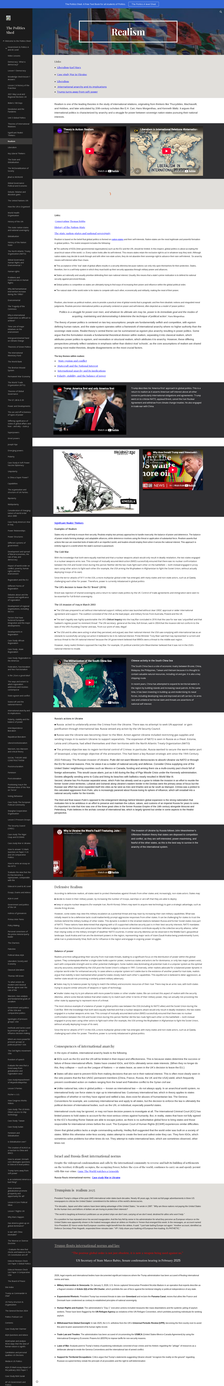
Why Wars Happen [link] (16, 1217)
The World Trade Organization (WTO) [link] (16, 383)
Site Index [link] (9, 1287)
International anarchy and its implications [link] (19, 711)
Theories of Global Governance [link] (16, 392)
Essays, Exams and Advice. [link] (19, 892)
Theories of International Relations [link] (18, 125)
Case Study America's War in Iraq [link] (19, 523)
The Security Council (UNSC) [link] (16, 827)
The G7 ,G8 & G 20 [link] (16, 400)
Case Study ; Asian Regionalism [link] (15, 650)
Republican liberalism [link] (17, 736)
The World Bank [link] (15, 361)
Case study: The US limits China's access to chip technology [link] (19, 1112)
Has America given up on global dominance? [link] (18, 1224)
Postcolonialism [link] (14, 778)
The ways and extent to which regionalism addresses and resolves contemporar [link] (18, 685)
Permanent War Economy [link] (19, 376)
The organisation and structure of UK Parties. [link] (18, 491)
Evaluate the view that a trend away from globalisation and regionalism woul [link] (18, 1069)
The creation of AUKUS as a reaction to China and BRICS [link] (19, 1150)
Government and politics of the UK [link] (18, 906)
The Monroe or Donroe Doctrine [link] (18, 1242)
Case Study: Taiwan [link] (16, 1120)
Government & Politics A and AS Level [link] (18, 48)
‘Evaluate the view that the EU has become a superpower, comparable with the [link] (19, 876)
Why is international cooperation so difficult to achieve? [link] (19, 318)
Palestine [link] (12, 949)
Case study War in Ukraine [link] (19, 843)
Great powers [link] (14, 438)
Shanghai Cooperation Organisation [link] (17, 812)
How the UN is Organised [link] (19, 206)
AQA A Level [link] (13, 898)
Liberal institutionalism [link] (17, 743)
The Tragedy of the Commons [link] (16, 307)
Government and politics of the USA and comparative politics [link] (18, 1010)
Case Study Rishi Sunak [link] (15, 1376)
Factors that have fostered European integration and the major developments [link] (19, 621)
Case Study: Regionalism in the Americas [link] (19, 659)
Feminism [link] (12, 772)
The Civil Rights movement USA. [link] (19, 1052)
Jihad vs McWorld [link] (15, 177)
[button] (221, 12)
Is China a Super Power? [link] (18, 477)
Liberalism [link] (12, 147)
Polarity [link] (11, 456)
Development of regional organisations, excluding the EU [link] (18, 609)
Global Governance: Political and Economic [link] (17, 184)
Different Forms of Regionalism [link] (16, 587)
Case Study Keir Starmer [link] (15, 1328)
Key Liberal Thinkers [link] (16, 153)
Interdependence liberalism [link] (15, 729)
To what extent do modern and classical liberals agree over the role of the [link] (17, 986)
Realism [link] (11, 141)
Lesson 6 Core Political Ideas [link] (17, 1203)
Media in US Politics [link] (13, 1361)
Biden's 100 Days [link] (15, 103)
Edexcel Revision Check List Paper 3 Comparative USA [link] (19, 1272)
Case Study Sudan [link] (15, 1126)
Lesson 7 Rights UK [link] (16, 1211)
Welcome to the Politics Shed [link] (17, 41)
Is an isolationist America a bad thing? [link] (19, 1180)
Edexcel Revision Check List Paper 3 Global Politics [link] (19, 1262)
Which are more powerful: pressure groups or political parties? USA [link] (19, 1042)
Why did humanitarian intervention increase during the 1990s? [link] (17, 291)
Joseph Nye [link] (13, 444)
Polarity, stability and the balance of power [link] (18, 720)
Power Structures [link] (15, 536)
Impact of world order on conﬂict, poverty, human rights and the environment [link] (19, 569)
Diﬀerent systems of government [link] (17, 544)
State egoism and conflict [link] (19, 695)
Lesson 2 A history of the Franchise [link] (18, 86)
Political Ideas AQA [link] (16, 955)
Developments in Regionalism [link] (15, 633)
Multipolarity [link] (13, 504)
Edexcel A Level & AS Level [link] (19, 886)
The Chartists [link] (13, 943)
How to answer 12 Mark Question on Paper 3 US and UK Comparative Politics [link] (18, 853)
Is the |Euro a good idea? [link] (19, 675)
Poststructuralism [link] (15, 766)
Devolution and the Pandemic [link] (16, 110)
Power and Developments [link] (19, 406)
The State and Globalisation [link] (14, 160)
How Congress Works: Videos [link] (17, 1101)
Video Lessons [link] (14, 55)
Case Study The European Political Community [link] (19, 803)
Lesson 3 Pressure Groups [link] (19, 819)
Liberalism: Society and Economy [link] (17, 962)
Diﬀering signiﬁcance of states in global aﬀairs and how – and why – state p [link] (19, 424)
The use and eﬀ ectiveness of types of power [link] (19, 413)
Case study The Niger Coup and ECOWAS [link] (17, 835)
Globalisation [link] (13, 236)
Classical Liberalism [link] (16, 969)
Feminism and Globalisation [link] (14, 1134)
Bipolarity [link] (12, 498)
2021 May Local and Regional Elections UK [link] (17, 95)
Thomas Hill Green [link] (16, 976)
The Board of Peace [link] (16, 1281)
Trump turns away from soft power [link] (18, 1172)
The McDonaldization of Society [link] (18, 169)
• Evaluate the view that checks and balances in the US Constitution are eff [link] (19, 1252)
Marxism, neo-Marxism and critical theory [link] (18, 750)
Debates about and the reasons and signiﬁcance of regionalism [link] (18, 597)
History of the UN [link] (15, 221)
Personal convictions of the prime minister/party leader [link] (18, 934)
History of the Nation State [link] (17, 243)
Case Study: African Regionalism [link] (16, 641)
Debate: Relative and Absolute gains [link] (17, 193)
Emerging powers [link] (15, 450)
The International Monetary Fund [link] (15, 354)
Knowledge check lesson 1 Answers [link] (19, 78)
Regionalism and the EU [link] (18, 579)
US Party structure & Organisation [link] (14, 1303)
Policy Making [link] (13, 925)
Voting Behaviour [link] (15, 796)
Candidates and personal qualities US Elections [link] (16, 1353)
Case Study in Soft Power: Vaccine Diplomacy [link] (19, 464)
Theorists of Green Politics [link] (19, 346)
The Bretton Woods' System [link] (17, 369)
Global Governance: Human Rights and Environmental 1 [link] (16, 262)
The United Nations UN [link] (18, 200)
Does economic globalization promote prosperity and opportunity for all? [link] (17, 1192)
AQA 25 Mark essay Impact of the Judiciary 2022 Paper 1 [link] (18, 1368)
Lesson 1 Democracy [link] (17, 70)
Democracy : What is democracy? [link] (17, 63)
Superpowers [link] (13, 432)
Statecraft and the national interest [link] (16, 703)
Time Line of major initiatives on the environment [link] (16, 329)
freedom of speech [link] (16, 1059)
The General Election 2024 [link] (16, 1310)
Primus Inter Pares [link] (16, 919)
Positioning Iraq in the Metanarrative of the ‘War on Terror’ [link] (19, 787)
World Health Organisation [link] (13, 214)
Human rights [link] (14, 271)
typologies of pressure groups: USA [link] (17, 1020)
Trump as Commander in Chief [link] (16, 1294)
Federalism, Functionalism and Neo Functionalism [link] (19, 668)
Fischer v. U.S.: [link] (14, 1094)
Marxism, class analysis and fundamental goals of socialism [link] (19, 999)
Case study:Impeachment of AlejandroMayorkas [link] (19, 1081)
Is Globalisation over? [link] (17, 1141)
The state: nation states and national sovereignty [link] (18, 228)
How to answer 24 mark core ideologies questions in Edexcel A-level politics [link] (19, 1162)
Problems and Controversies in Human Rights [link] (18, 280)
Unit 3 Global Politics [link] (17, 117)
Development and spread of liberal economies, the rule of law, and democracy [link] (19, 555)
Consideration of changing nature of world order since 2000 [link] (19, 513)
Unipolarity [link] (12, 471)
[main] (128, 31)
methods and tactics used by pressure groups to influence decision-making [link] (19, 1030)
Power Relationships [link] (16, 530)
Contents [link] (9, 1322)
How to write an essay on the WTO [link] (19, 864)
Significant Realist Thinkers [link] (15, 134)
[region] (112, 4)
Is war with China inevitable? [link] (15, 1233)
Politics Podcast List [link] (14, 1316)
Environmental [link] (14, 300)
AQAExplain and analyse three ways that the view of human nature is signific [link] (17, 1344)
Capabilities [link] (13, 483)
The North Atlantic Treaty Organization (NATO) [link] (19, 252)
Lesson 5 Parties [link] (15, 1088)
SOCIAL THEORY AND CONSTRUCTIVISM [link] (17, 759)
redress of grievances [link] (17, 913)
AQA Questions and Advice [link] (16, 1335)
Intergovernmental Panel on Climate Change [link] (18, 339)
